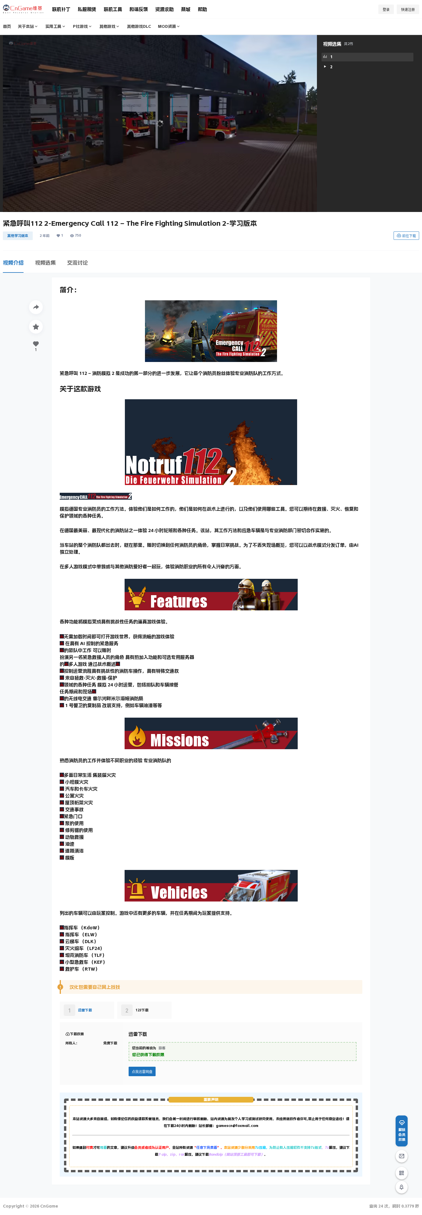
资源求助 (164, 9)
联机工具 (113, 9)
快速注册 (408, 9)
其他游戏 (107, 26)
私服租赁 (87, 9)
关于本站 (26, 26)
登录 (386, 9)
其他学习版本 (17, 235)
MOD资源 (167, 26)
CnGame (48, 1206)
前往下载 (409, 236)
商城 (185, 9)
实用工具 (53, 26)
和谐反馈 (138, 9)
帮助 (202, 9)
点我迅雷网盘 (142, 1072)
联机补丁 (61, 9)
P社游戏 (80, 26)
